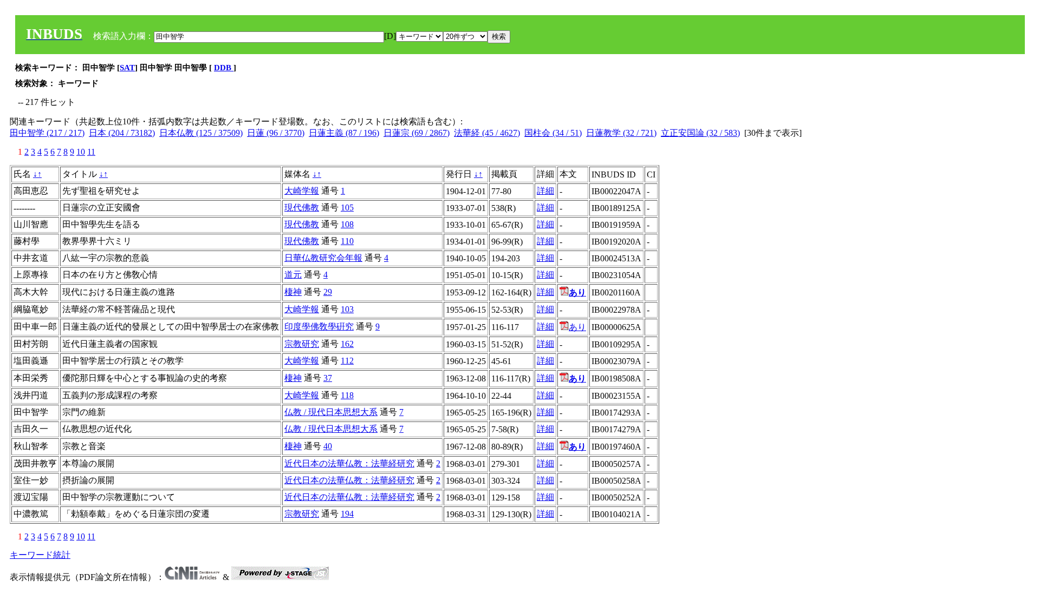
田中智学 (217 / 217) (47, 132)
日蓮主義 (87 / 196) (344, 132)
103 (347, 309)
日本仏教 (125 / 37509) (201, 132)
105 (347, 207)
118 (347, 395)
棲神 (293, 291)
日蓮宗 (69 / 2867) (417, 132)
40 (327, 446)
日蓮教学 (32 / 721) (621, 132)
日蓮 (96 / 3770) (275, 132)
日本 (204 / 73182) (122, 132)
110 (347, 241)
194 (347, 513)
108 (347, 224)
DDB (223, 67)
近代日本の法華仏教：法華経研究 (349, 463)
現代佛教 (301, 207)
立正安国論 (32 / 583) (700, 132)
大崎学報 (301, 190)
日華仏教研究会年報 (323, 257)
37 (327, 378)
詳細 (545, 190)
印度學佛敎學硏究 (319, 326)
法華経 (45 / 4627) (487, 132)
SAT (127, 67)
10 (80, 151)
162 (347, 343)
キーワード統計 (40, 554)
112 (347, 360)
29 (327, 291)
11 (91, 151)
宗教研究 (301, 343)
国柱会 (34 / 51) (553, 132)
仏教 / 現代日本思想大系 (331, 412)
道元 (293, 274)
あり (577, 327)
